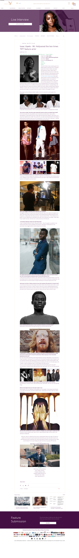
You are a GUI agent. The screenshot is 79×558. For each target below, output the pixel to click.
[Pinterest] (42, 538)
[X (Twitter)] (34, 538)
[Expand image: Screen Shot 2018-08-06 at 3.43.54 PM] (26, 375)
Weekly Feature (22, 481)
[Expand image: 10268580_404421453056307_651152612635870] (53, 167)
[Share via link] (28, 485)
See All (64, 494)
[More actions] (59, 43)
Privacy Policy (34, 530)
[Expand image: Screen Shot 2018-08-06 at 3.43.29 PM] (39, 100)
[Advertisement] (39, 549)
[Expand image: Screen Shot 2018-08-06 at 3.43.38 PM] (53, 100)
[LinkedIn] (40, 538)
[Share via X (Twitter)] (23, 485)
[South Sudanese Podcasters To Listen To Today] (40, 501)
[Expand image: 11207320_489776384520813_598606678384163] (26, 167)
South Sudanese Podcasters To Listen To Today (39, 508)
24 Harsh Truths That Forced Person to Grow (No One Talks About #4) (22, 508)
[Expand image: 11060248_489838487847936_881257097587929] (39, 167)
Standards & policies (27, 530)
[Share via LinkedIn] (25, 485)
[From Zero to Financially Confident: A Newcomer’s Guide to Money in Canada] (57, 501)
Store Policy (46, 530)
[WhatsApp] (37, 538)
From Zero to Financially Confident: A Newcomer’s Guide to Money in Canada (57, 508)
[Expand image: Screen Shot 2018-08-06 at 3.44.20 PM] (39, 375)
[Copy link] (45, 538)
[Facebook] (32, 538)
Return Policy (40, 530)
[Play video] (40, 341)
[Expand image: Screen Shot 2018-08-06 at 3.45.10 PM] (53, 375)
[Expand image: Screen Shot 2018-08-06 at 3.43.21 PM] (26, 100)
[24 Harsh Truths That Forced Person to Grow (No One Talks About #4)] (22, 501)
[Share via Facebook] (20, 485)
